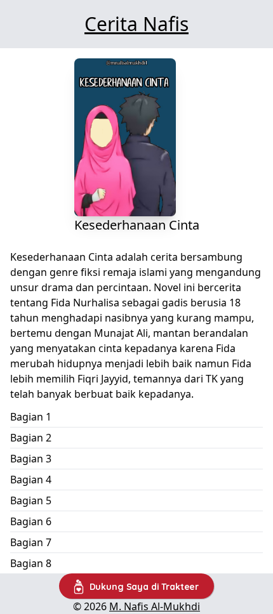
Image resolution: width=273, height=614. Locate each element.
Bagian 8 (30, 563)
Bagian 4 (30, 480)
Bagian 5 (30, 500)
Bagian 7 (30, 542)
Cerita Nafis (136, 24)
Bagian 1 (30, 417)
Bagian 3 (30, 459)
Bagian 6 (30, 521)
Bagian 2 (30, 438)
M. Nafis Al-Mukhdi (154, 606)
